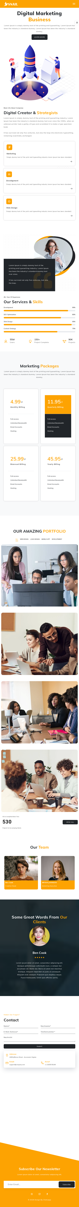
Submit (39, 1046)
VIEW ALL (70, 822)
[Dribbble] (31, 1194)
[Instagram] (39, 1194)
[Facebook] (47, 1194)
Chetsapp (47, 1200)
